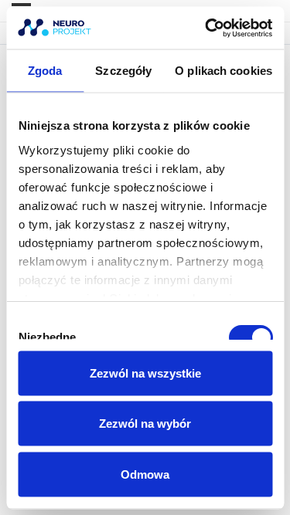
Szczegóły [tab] (123, 70)
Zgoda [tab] (45, 70)
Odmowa (145, 473)
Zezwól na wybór (145, 423)
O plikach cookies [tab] (223, 70)
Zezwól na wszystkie (145, 372)
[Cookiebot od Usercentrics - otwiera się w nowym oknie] (206, 28)
